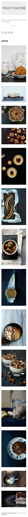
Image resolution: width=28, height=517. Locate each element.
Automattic (3, 514)
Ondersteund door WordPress (8, 513)
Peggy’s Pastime (14, 8)
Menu (13, 26)
